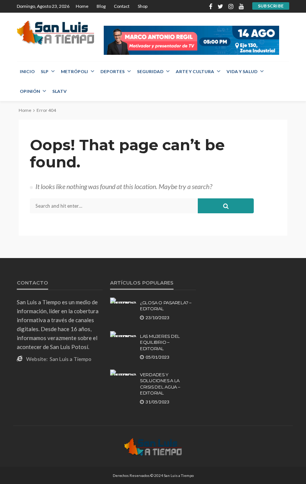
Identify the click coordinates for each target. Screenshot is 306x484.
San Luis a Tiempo (70, 359)
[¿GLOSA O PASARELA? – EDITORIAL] (123, 301)
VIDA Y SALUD (242, 71)
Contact (121, 6)
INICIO (27, 71)
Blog (101, 6)
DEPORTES (112, 71)
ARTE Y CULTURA (195, 71)
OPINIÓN (30, 91)
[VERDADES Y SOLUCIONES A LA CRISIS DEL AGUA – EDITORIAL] (123, 372)
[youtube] (241, 6)
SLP (45, 71)
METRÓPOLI (74, 71)
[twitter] (220, 6)
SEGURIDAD (150, 71)
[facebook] (210, 6)
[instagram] (231, 6)
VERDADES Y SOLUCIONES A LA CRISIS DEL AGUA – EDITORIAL (160, 384)
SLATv (59, 91)
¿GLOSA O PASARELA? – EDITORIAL (165, 305)
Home (82, 6)
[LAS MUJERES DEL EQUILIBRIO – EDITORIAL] (123, 334)
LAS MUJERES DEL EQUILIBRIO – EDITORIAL (160, 342)
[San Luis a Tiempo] (55, 32)
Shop (142, 6)
